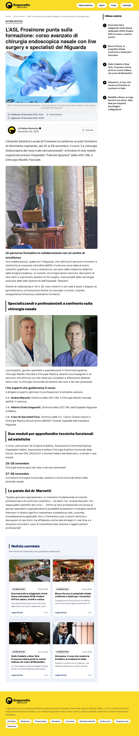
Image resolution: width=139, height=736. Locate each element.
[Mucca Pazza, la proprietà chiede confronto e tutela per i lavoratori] (73, 571)
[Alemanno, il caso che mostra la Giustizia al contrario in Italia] (73, 633)
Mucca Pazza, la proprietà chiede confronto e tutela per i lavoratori (73, 595)
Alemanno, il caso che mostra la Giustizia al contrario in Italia (72, 658)
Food (113, 5)
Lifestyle (127, 5)
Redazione (25, 721)
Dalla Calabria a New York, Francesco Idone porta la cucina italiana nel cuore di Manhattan (28, 659)
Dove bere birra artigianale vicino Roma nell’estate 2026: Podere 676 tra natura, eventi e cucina (29, 596)
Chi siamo (11, 721)
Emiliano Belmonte (29, 128)
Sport (102, 5)
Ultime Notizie (86, 5)
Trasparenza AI (122, 721)
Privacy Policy (40, 721)
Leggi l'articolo (17, 613)
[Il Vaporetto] (18, 5)
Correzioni (70, 721)
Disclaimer (56, 721)
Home (8, 16)
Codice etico (105, 721)
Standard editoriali (87, 721)
